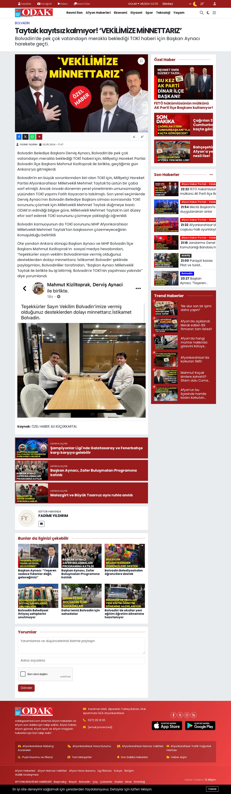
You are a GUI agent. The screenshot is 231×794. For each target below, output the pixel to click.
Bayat (73, 782)
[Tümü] (211, 174)
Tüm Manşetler (82, 757)
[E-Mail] (41, 524)
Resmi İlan (83, 4)
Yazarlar (25, 4)
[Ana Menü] (214, 12)
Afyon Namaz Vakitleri (52, 771)
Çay (95, 782)
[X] (180, 715)
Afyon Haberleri (98, 12)
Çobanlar (106, 782)
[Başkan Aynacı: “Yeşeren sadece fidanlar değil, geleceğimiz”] (38, 555)
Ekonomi (120, 12)
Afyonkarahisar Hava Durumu (92, 746)
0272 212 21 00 (96, 720)
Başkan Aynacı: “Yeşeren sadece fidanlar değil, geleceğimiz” (37, 573)
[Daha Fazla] (39, 137)
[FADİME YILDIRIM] (26, 518)
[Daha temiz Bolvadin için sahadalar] (81, 595)
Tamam (212, 789)
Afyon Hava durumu (82, 771)
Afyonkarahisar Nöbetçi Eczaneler (36, 748)
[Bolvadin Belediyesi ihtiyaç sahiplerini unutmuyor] (38, 595)
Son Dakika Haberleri (134, 757)
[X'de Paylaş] (25, 137)
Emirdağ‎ (139, 782)
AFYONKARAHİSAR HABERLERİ (33, 782)
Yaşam (178, 12)
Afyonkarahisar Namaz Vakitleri (142, 746)
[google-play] (200, 725)
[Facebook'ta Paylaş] (18, 137)
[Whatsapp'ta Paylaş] (32, 137)
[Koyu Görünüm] (208, 12)
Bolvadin (22, 23)
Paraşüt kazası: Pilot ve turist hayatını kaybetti (196, 263)
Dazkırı (119, 782)
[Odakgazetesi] (34, 12)
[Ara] (201, 12)
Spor (149, 12)
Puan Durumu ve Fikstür (37, 757)
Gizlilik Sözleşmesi (26, 774)
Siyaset (136, 12)
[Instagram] (187, 715)
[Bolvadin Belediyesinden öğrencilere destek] (125, 555)
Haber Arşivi (179, 757)
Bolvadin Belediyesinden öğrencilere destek (124, 572)
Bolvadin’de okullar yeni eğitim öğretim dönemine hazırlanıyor (124, 613)
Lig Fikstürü (105, 771)
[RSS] (194, 715)
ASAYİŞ (186, 255)
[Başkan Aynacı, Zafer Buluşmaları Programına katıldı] (81, 555)
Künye (118, 771)
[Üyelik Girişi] (213, 4)
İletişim (129, 771)
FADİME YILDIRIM (28, 144)
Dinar (128, 782)
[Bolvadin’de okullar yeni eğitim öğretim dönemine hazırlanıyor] (125, 595)
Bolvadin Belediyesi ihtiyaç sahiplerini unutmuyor (33, 613)
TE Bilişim (210, 780)
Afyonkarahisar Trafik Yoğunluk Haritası (189, 748)
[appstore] (167, 725)
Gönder (26, 688)
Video (64, 4)
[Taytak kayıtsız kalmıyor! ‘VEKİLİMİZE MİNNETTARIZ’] (81, 93)
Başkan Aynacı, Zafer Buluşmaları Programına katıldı (80, 573)
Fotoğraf (46, 4)
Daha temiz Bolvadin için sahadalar (80, 612)
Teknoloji (163, 12)
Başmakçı (60, 782)
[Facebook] (173, 715)
